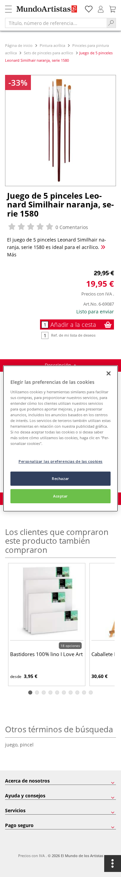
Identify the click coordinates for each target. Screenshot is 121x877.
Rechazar (60, 478)
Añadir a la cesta (73, 324)
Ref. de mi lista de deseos (73, 335)
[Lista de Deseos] (88, 8)
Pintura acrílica (52, 45)
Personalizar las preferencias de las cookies (60, 461)
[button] (30, 692)
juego (12, 744)
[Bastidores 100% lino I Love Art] (46, 602)
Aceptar (60, 496)
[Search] (111, 23)
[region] (60, 438)
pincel (27, 744)
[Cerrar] (108, 373)
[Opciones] (112, 863)
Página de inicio (19, 45)
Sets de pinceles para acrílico (48, 52)
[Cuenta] (100, 8)
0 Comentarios (71, 227)
